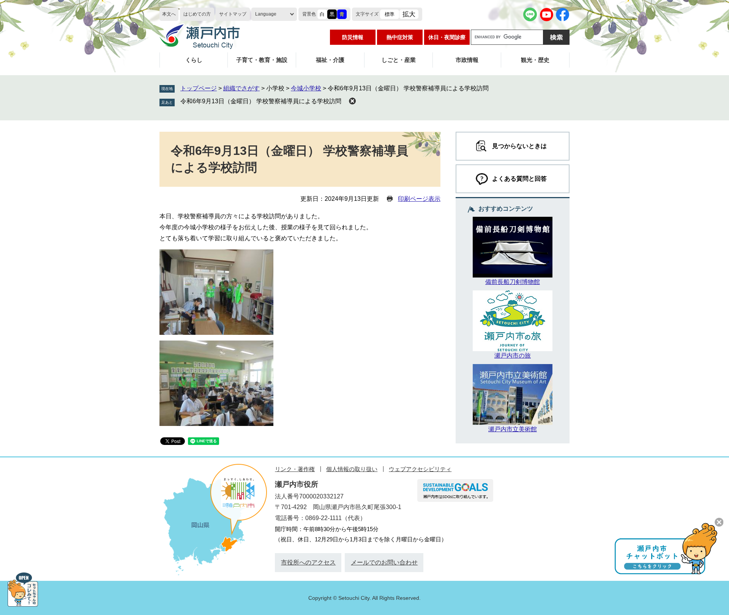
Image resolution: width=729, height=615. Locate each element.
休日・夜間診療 (446, 37)
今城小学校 (306, 88)
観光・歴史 (535, 60)
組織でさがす (241, 88)
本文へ (169, 14)
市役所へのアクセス (308, 562)
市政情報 (467, 60)
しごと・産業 (399, 60)
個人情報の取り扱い (351, 469)
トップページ (198, 88)
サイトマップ (232, 14)
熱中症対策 (400, 37)
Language (265, 14)
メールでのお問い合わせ (384, 562)
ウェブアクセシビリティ (420, 469)
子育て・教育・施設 (261, 60)
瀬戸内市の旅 (512, 355)
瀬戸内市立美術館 (512, 429)
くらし (193, 60)
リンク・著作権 (295, 469)
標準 (389, 14)
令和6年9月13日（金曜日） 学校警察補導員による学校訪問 (260, 101)
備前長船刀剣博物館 (512, 282)
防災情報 (352, 37)
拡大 (408, 14)
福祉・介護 (330, 60)
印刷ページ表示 (419, 199)
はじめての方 (197, 14)
